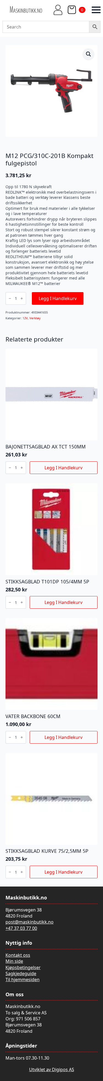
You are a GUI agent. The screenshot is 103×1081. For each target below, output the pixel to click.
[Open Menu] (96, 9)
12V (25, 318)
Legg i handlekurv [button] (63, 468)
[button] (88, 54)
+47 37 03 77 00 (21, 928)
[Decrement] (10, 298)
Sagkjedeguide (20, 973)
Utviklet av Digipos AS (51, 1069)
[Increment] (22, 298)
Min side (14, 961)
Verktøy (35, 318)
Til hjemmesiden (22, 979)
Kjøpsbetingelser (23, 967)
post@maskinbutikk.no (29, 922)
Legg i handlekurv (58, 298)
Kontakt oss (17, 955)
